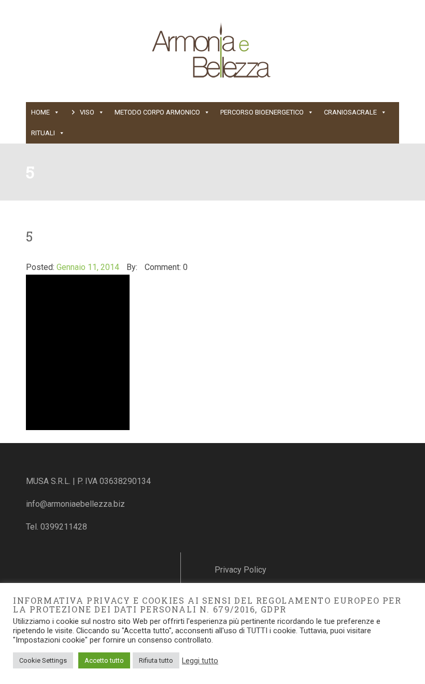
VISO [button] (87, 112)
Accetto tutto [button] (104, 660)
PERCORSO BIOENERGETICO (262, 112)
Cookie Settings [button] (43, 660)
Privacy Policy (240, 570)
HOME (40, 112)
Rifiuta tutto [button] (156, 660)
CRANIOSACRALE (350, 112)
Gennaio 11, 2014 (87, 267)
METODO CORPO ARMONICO (157, 112)
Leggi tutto (200, 660)
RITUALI (43, 133)
